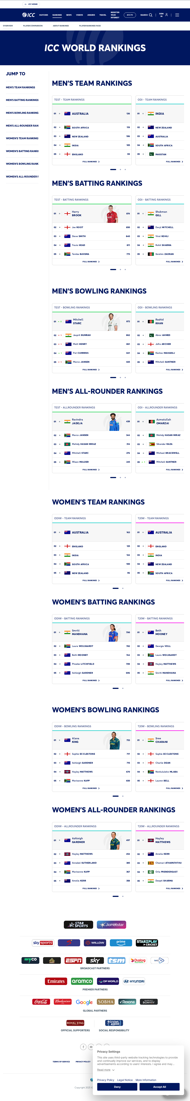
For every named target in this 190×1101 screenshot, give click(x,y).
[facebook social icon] (83, 1047)
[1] (113, 169)
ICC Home (32, 4)
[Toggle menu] (177, 15)
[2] (120, 169)
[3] (125, 169)
